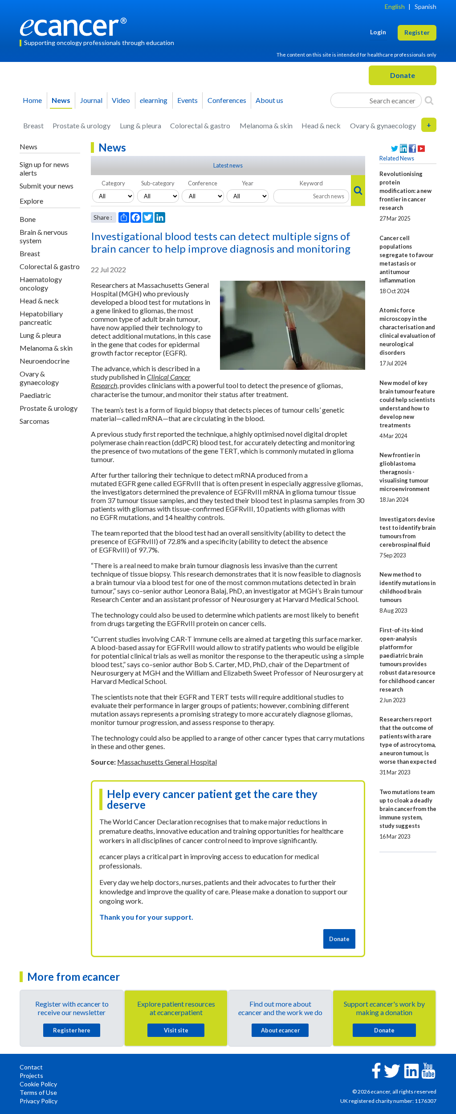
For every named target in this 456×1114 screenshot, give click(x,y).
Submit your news (46, 185)
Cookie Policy (38, 1084)
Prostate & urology (81, 125)
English (395, 6)
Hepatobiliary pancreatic (41, 317)
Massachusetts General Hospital (167, 762)
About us (269, 100)
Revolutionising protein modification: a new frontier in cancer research (405, 190)
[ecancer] (76, 25)
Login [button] (378, 32)
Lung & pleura (140, 125)
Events (187, 100)
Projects (31, 1075)
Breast (33, 125)
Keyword (311, 183)
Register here (71, 1030)
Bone (28, 219)
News (61, 100)
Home (32, 100)
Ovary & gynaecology (383, 125)
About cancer (280, 1030)
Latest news (228, 165)
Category (113, 183)
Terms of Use (38, 1092)
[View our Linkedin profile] (403, 148)
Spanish (425, 6)
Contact (31, 1067)
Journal (91, 100)
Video (121, 100)
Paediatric (35, 395)
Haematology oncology (41, 283)
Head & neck (321, 125)
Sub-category (158, 183)
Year (247, 183)
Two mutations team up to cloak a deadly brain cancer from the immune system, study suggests (407, 808)
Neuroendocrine (44, 360)
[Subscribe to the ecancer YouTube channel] (428, 1069)
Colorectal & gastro (200, 125)
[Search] (429, 100)
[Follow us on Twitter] (394, 148)
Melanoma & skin (266, 125)
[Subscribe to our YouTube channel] (421, 148)
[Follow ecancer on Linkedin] (411, 1070)
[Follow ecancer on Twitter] (392, 1070)
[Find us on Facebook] (412, 148)
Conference (202, 183)
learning (153, 100)
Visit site (176, 1030)
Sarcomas (34, 421)
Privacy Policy (38, 1101)
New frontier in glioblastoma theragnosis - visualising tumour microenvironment (404, 471)
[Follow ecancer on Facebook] (376, 1069)
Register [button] (417, 32)
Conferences (227, 100)
